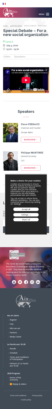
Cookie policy (26, 400)
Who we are (15, 328)
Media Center (15, 336)
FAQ (11, 324)
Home (5, 26)
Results (13, 348)
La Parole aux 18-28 (16, 344)
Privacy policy (37, 395)
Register (13, 319)
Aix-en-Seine (13, 315)
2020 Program (16, 26)
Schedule (13, 353)
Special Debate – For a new (35, 26)
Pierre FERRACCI (30, 124)
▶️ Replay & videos (18, 384)
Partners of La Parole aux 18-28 (19, 364)
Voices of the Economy (15, 378)
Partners (13, 332)
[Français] (3, 3)
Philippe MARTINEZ (32, 152)
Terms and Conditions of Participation (19, 358)
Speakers (19, 56)
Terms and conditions (18, 395)
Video (6, 56)
